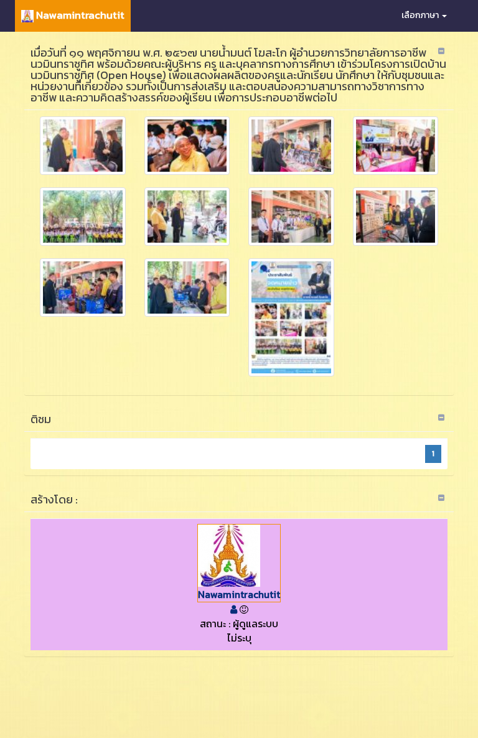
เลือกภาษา (421, 15)
